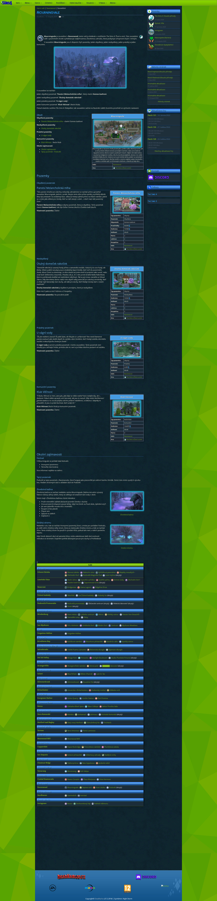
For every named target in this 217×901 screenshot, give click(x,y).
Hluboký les (102, 595)
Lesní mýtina (110, 575)
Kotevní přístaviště (74, 755)
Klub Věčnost (46, 142)
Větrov (100, 614)
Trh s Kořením (72, 625)
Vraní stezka (100, 787)
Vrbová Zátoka (43, 572)
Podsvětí (57, 152)
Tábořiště (70, 595)
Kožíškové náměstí (74, 641)
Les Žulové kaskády (86, 595)
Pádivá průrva (72, 763)
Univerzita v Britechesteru (77, 690)
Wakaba (70, 714)
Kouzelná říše (88, 682)
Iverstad (83, 795)
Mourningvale (72, 787)
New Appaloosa (88, 763)
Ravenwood (51, 8)
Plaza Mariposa (89, 779)
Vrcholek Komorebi (108, 714)
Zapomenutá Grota (91, 582)
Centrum (114, 625)
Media (112, 3)
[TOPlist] (165, 886)
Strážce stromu (127, 548)
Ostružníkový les (93, 722)
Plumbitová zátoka (111, 747)
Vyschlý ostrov (127, 641)
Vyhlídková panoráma (106, 572)
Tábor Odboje (92, 706)
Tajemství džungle (115, 649)
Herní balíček (76, 3)
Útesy (85, 617)
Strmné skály (118, 580)
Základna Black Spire (75, 706)
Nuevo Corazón (73, 779)
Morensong (71, 771)
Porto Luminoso (88, 730)
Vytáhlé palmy (104, 580)
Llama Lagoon (85, 587)
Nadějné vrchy (110, 755)
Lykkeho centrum (87, 614)
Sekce (37, 3)
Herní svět (41, 8)
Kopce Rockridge (73, 747)
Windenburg (42, 614)
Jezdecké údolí (104, 763)
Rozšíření (60, 3)
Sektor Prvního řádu (110, 706)
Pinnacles (84, 658)
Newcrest (41, 587)
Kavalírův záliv (112, 641)
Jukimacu (93, 714)
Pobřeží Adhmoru (101, 803)
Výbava (102, 3)
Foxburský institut (98, 690)
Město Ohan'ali (86, 674)
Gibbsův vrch (114, 690)
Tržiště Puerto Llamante (76, 649)
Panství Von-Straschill (130, 614)
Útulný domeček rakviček (51, 128)
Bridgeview (71, 587)
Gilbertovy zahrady (93, 755)
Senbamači (81, 714)
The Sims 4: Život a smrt (123, 168)
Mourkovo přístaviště (94, 641)
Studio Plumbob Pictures (120, 658)
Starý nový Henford (75, 722)
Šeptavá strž (87, 787)
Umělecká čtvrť (88, 625)
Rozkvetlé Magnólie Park (92, 575)
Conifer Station (88, 698)
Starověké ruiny (73, 617)
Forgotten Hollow (74, 633)
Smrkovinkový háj (83, 803)
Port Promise (102, 698)
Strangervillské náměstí (76, 666)
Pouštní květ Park (74, 582)
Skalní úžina (72, 580)
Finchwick (107, 722)
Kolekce (90, 3)
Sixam (69, 606)
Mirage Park (72, 658)
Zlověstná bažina (126, 514)
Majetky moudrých (126, 572)
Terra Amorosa (73, 730)
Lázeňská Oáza (43, 579)
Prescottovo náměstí (92, 747)
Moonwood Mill (73, 739)
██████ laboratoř (109, 666)
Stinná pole (93, 666)
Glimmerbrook (73, 682)
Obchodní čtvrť (73, 575)
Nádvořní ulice (88, 572)
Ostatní (48, 3)
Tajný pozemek (47, 152)
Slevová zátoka (73, 572)
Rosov (69, 803)
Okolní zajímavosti (48, 149)
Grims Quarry (72, 698)
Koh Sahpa (84, 771)
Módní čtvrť (102, 625)
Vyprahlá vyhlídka (87, 580)
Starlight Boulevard (99, 658)
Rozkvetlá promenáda (75, 603)
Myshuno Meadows (129, 625)
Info (18, 3)
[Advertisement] (84, 25)
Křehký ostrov (112, 614)
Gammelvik (71, 795)
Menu (27, 3)
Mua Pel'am (72, 674)
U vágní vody (46, 135)
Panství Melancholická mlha (52, 121)
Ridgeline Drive (101, 587)
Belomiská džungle (97, 649)
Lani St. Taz (100, 674)
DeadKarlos (99, 899)
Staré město (72, 614)
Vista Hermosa (105, 779)
